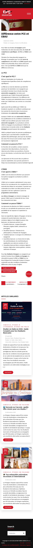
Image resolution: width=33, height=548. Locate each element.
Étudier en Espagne (9, 43)
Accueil (22, 543)
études (12, 47)
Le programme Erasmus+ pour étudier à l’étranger (25, 283)
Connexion (27, 3)
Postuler (29, 273)
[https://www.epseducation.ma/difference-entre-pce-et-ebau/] (10, 276)
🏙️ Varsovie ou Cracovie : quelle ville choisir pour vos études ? (15, 408)
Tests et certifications (21, 43)
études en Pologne (20, 404)
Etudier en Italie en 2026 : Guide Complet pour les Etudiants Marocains (15, 331)
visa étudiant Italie (23, 342)
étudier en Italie (9, 340)
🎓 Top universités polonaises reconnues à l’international (15, 475)
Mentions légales (25, 545)
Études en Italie (21, 326)
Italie (16, 340)
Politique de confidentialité (10, 545)
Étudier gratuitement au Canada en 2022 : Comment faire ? (9, 283)
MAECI (20, 340)
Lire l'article (8, 372)
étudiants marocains (19, 338)
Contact (28, 543)
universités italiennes (11, 342)
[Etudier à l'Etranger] (7, 13)
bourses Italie (9, 338)
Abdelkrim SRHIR (8, 41)
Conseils (7, 325)
